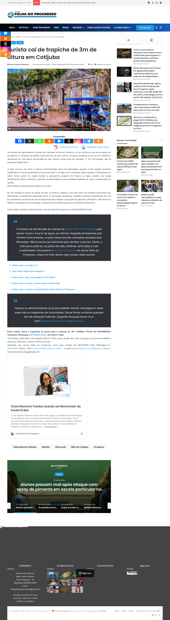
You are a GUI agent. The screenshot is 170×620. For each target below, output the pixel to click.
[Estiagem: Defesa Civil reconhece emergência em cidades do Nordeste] (65, 589)
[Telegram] (88, 141)
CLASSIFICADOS (121, 27)
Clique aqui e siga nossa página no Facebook (33, 277)
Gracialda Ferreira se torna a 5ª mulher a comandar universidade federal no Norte (59, 487)
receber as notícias (65, 250)
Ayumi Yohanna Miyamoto (19, 64)
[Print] (49, 141)
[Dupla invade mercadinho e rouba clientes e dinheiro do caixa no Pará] (152, 186)
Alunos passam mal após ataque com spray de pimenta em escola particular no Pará (151, 167)
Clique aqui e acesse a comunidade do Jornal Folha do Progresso (43, 289)
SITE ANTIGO (145, 28)
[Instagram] (78, 141)
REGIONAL (77, 27)
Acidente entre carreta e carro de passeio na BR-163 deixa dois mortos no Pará (146, 107)
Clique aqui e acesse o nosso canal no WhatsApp (36, 283)
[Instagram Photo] (14, 540)
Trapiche (99, 447)
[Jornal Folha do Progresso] (31, 14)
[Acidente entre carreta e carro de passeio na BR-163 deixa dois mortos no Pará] (124, 108)
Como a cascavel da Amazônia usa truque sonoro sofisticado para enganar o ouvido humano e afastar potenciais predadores (147, 55)
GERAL (18, 37)
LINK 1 (117, 611)
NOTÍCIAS (23, 27)
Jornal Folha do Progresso (81, 229)
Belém (46, 447)
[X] (29, 141)
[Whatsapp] (39, 141)
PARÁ (56, 27)
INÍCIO (12, 27)
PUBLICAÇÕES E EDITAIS (99, 27)
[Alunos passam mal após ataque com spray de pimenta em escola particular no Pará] (152, 152)
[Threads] (69, 141)
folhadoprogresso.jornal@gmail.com (61, 321)
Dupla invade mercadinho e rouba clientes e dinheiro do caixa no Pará (151, 198)
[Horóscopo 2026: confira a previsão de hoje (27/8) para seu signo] (127, 152)
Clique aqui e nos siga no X (25, 265)
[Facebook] (19, 141)
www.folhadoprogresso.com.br (47, 348)
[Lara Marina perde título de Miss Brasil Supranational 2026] (77, 589)
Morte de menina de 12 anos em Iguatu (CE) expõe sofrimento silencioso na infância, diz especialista (147, 72)
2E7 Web (102, 611)
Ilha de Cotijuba (80, 447)
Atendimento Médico (26, 447)
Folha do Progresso (62, 611)
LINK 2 (124, 611)
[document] (59, 324)
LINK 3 (131, 611)
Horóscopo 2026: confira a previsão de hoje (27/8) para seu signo (127, 165)
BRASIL (66, 27)
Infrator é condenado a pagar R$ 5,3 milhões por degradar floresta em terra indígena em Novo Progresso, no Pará (147, 123)
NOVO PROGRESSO (41, 27)
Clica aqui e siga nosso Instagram (28, 271)
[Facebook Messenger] (59, 141)
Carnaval (61, 447)
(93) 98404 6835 (37, 335)
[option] (59, 486)
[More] (98, 141)
